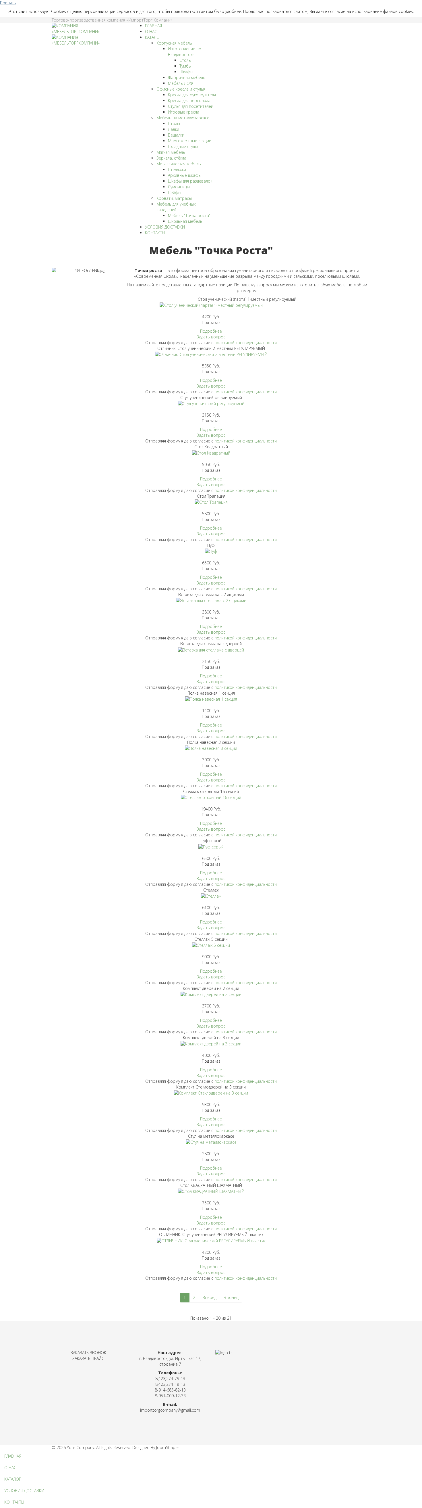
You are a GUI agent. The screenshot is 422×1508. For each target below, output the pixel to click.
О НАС (151, 31)
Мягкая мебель (170, 152)
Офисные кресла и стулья (180, 89)
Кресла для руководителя (192, 94)
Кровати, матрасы (174, 198)
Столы (185, 60)
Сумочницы (179, 186)
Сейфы (174, 192)
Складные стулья (183, 146)
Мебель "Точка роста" (189, 215)
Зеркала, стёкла (171, 158)
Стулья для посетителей (190, 106)
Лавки (173, 129)
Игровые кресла (183, 112)
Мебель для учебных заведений (176, 206)
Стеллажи (177, 169)
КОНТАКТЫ (155, 232)
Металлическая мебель (178, 163)
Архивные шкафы (184, 175)
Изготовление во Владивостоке (184, 51)
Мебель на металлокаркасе (182, 117)
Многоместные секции (189, 140)
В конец (231, 1297)
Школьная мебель (185, 221)
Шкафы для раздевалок (190, 181)
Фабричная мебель (186, 77)
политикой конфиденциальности (245, 342)
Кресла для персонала (189, 100)
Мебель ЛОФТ (181, 83)
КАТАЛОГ (153, 37)
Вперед (209, 1297)
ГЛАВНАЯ (153, 25)
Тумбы (185, 66)
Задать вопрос (211, 337)
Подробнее (211, 331)
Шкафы (186, 71)
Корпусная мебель (174, 43)
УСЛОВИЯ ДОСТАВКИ (165, 227)
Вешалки (176, 135)
